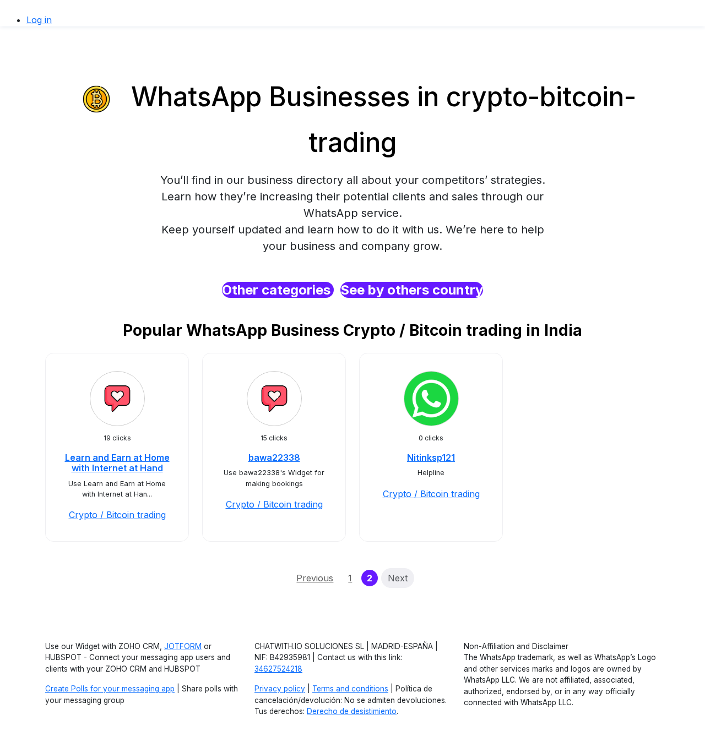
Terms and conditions (350, 688)
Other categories (278, 290)
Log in (39, 19)
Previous (314, 578)
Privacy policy (279, 688)
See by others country (411, 290)
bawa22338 (274, 457)
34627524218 (278, 668)
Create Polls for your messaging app (110, 688)
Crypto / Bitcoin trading (117, 514)
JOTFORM (183, 646)
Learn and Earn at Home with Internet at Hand (117, 462)
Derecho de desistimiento (352, 711)
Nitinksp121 (431, 457)
